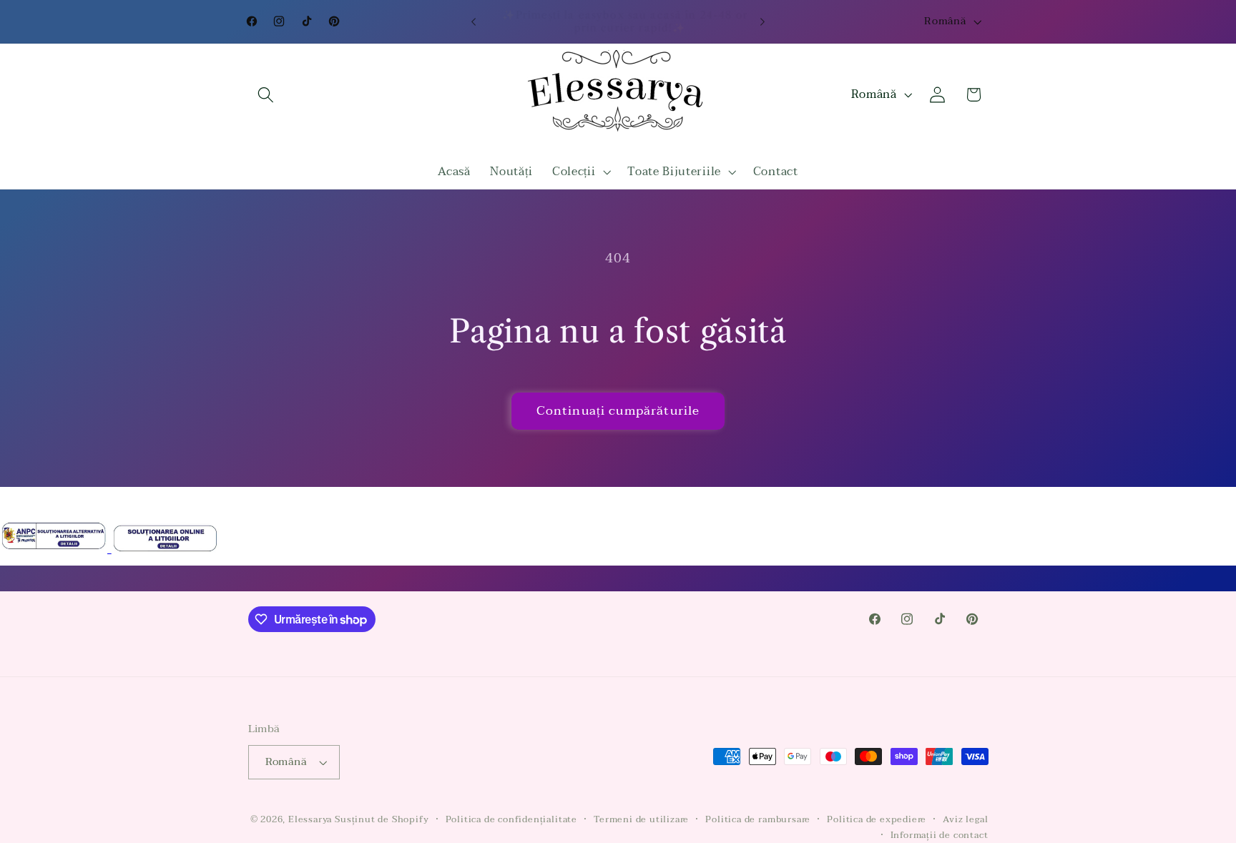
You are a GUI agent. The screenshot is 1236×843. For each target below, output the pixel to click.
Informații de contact (940, 835)
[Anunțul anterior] (473, 21)
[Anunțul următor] (762, 21)
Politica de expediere (876, 819)
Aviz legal (965, 819)
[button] (266, 95)
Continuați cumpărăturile (618, 410)
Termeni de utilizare (641, 819)
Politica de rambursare (757, 819)
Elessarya (311, 819)
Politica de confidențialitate (511, 819)
